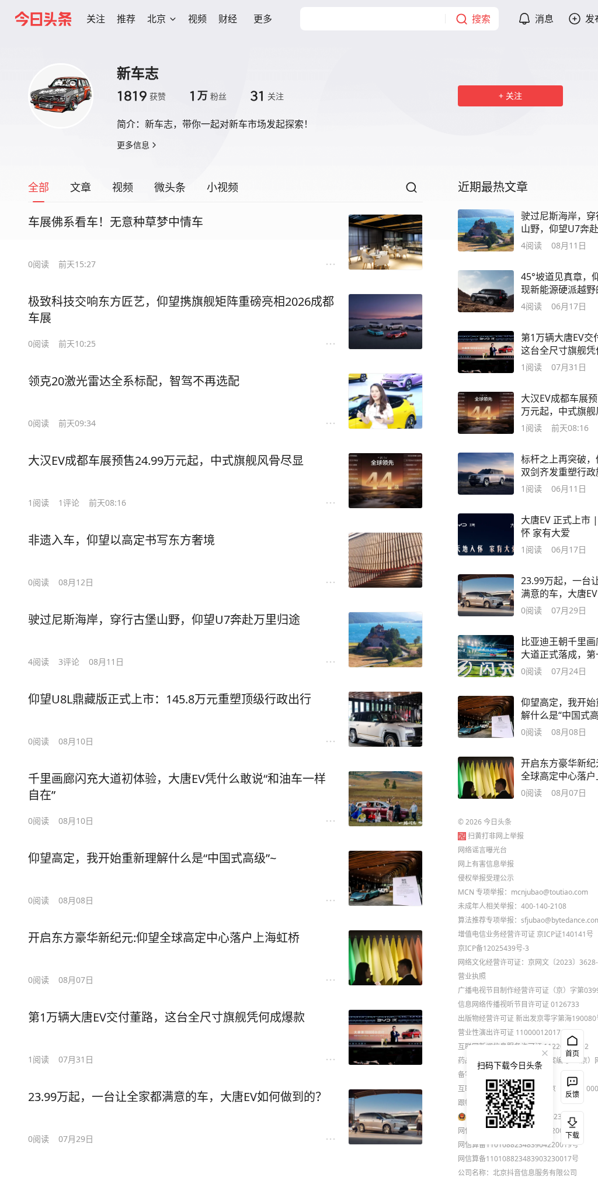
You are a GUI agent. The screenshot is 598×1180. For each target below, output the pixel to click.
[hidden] (486, 230)
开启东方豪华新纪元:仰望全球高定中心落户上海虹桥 (164, 938)
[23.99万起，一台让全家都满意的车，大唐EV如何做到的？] (385, 1116)
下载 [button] (570, 1125)
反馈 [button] (572, 1094)
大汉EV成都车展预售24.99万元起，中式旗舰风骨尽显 (166, 460)
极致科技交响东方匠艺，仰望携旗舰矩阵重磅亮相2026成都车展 (181, 310)
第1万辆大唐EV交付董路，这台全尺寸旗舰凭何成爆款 (166, 1017)
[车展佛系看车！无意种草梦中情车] (385, 242)
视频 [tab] (122, 187)
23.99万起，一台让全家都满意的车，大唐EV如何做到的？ (177, 1097)
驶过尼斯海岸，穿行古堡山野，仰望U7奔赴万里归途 (164, 619)
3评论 (68, 661)
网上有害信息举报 (486, 864)
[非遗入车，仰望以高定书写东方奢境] (385, 560)
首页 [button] (572, 1053)
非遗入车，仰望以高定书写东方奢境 (121, 540)
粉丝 (208, 96)
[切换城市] (172, 18)
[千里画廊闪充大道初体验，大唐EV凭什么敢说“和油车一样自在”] (385, 798)
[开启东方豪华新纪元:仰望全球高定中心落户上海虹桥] (385, 957)
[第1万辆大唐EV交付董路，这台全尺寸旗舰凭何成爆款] (385, 1037)
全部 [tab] (38, 187)
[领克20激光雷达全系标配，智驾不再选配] (385, 401)
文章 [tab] (80, 187)
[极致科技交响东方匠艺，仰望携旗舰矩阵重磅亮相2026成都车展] (385, 321)
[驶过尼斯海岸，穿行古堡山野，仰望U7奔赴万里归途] (385, 639)
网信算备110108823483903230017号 (518, 1159)
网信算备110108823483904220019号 (518, 1145)
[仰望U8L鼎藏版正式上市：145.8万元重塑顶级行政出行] (385, 719)
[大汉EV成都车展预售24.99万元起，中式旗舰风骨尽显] (385, 480)
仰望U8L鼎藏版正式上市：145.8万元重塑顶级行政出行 (169, 699)
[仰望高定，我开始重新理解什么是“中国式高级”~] (385, 878)
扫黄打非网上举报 (496, 836)
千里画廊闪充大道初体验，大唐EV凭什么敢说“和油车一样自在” (177, 787)
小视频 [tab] (222, 187)
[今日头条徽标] (43, 19)
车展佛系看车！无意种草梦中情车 (115, 222)
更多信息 (133, 144)
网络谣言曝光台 (482, 850)
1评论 (68, 502)
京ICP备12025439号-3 (493, 948)
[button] (95, 19)
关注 (267, 96)
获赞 (141, 96)
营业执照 (472, 976)
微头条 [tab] (170, 187)
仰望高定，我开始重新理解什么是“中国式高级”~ (152, 858)
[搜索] (411, 190)
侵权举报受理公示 (486, 878)
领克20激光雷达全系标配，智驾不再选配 (133, 381)
